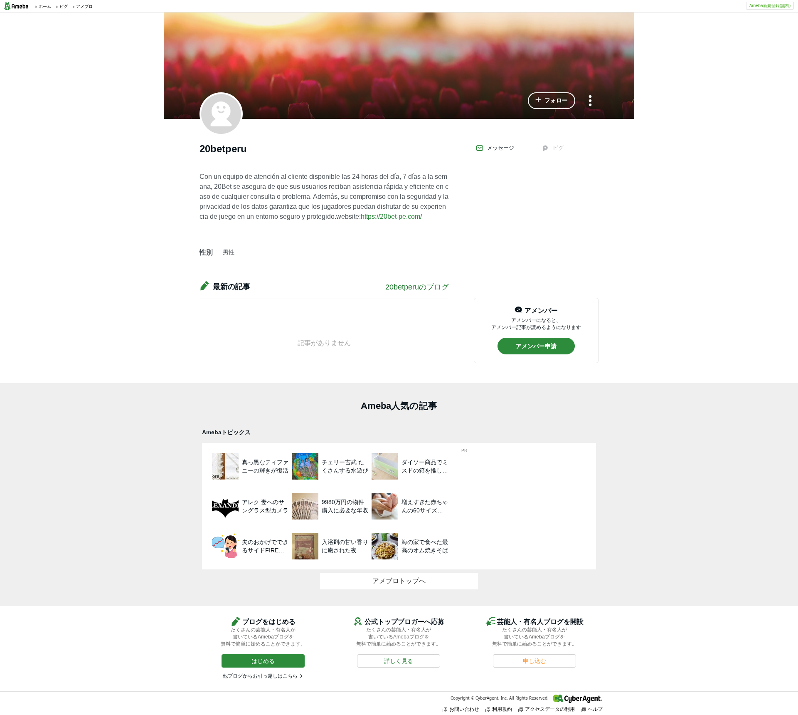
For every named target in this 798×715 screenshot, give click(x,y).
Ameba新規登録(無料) (770, 5)
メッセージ (500, 148)
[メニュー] (590, 101)
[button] (551, 100)
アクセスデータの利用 (550, 709)
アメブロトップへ (399, 580)
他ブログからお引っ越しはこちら (260, 676)
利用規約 (502, 709)
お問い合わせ (464, 709)
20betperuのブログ (417, 287)
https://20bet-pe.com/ (391, 216)
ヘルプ (595, 709)
